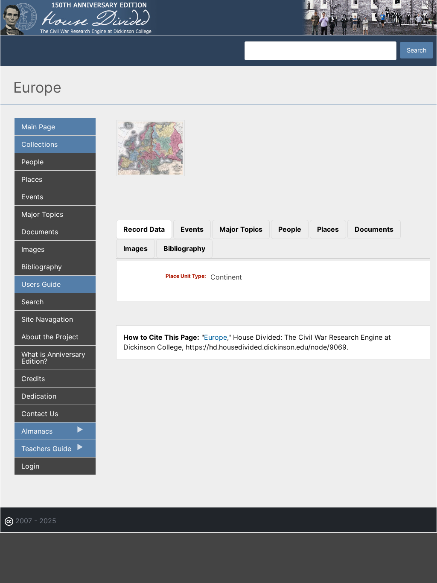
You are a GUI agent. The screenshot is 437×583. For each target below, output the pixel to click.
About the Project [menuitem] (50, 336)
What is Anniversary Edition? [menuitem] (53, 357)
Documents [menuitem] (39, 231)
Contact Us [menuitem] (39, 413)
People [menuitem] (32, 161)
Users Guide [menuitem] (41, 284)
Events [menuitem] (32, 196)
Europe (215, 337)
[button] (150, 173)
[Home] (218, 17)
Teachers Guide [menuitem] (43, 450)
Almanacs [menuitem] (33, 433)
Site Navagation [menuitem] (47, 319)
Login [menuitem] (30, 466)
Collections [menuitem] (39, 144)
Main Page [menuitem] (38, 126)
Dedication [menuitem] (38, 396)
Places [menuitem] (31, 179)
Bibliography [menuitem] (41, 266)
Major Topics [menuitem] (42, 214)
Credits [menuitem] (33, 378)
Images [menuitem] (32, 249)
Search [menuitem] (32, 301)
